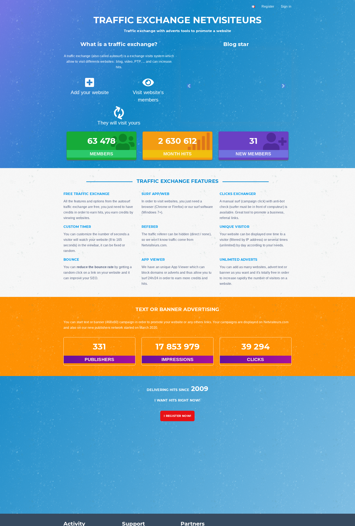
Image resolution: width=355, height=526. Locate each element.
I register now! (177, 416)
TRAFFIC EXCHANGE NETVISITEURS (177, 19)
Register (268, 6)
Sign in (286, 6)
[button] (189, 86)
